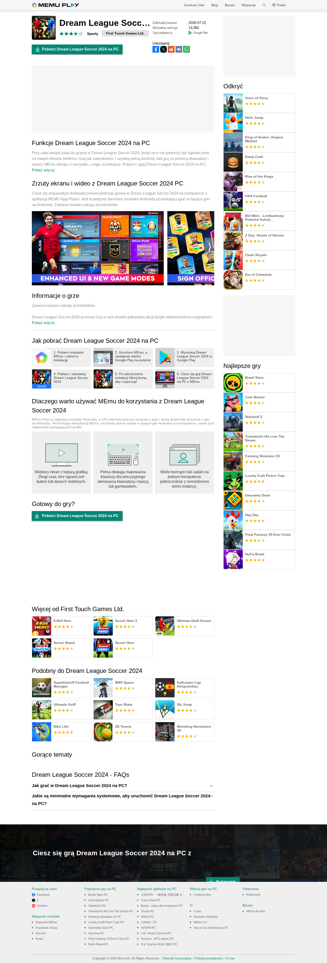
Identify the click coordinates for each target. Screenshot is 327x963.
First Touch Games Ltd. (125, 33)
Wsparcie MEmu (46, 922)
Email (39, 938)
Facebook (43, 894)
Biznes (230, 5)
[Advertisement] (123, 99)
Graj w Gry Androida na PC (211, 927)
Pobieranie (253, 894)
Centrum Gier (194, 5)
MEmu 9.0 (200, 922)
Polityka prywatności (208, 958)
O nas (197, 911)
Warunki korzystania (177, 958)
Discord (41, 933)
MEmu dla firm (255, 911)
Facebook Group (46, 927)
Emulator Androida (206, 916)
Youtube (42, 905)
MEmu (55, 5)
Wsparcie (249, 5)
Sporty (92, 34)
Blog (214, 5)
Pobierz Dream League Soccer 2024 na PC (80, 49)
